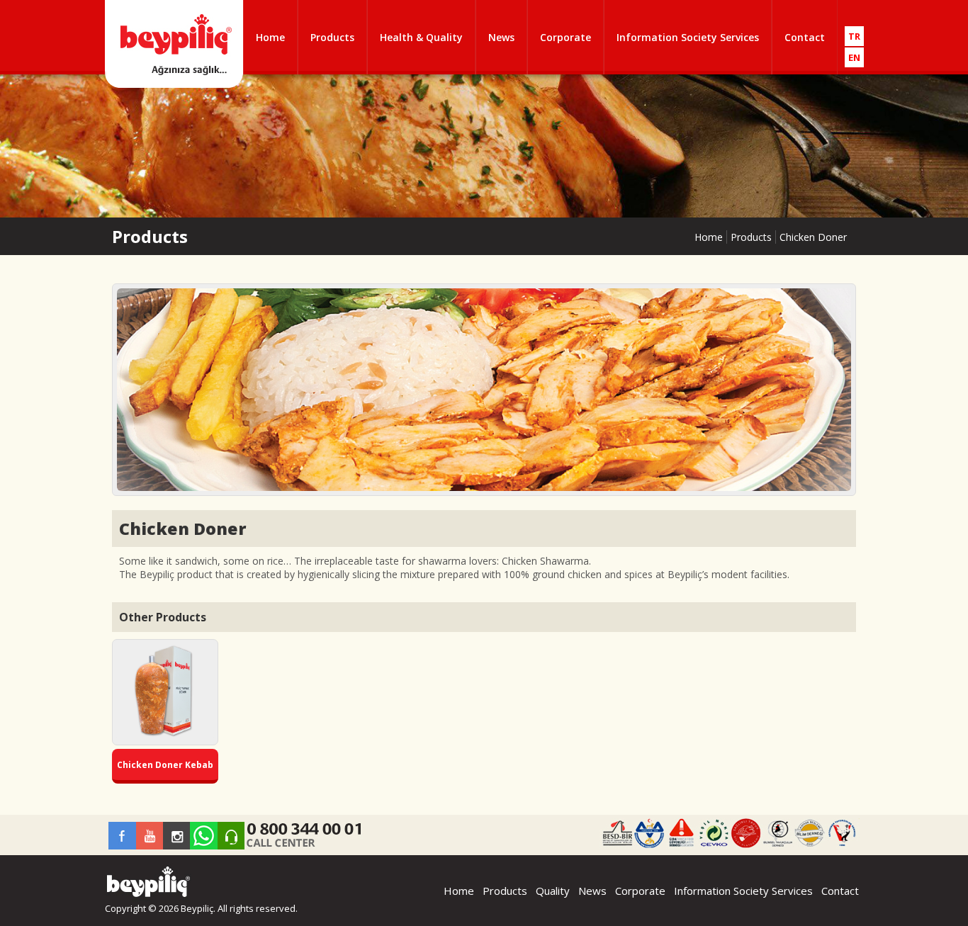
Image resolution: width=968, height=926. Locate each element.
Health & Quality (421, 37)
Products (332, 37)
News (501, 37)
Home (270, 37)
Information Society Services (688, 37)
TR (854, 36)
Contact (804, 37)
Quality (553, 890)
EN (854, 57)
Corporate (565, 37)
